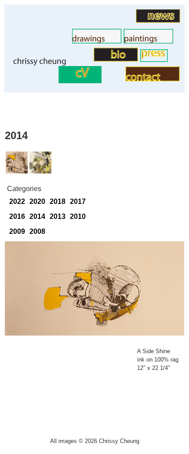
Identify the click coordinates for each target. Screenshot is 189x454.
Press (131, 59)
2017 (78, 201)
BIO (88, 59)
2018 (57, 201)
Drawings (57, 41)
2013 (57, 216)
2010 (78, 216)
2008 (37, 231)
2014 (37, 216)
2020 (37, 201)
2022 (17, 201)
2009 (17, 231)
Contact (113, 79)
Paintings (109, 41)
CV (53, 81)
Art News (121, 20)
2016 (17, 216)
